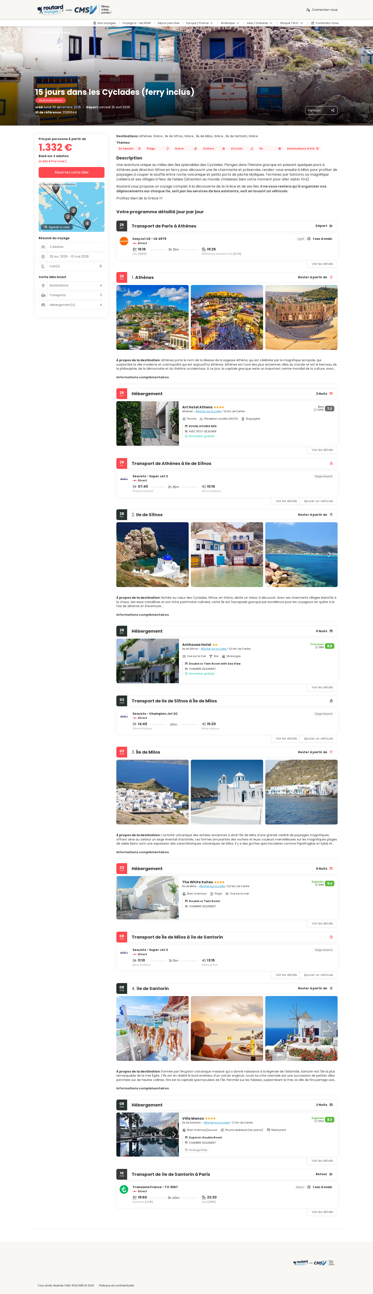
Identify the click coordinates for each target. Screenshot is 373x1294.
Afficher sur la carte (209, 411)
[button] (125, 317)
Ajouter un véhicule (318, 501)
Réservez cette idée (72, 172)
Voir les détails (322, 264)
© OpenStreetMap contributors (57, 184)
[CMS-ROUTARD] (313, 1263)
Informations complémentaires (142, 377)
